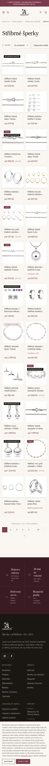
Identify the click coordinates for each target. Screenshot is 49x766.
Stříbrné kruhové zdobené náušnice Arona (35, 310)
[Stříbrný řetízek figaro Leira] (36, 215)
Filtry (8, 45)
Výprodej (6, 696)
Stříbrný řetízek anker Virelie (34, 155)
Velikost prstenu (9, 717)
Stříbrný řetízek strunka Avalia (34, 79)
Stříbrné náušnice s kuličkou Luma (12, 464)
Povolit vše (23, 761)
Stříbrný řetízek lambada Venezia (11, 268)
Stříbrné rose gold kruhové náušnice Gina (11, 230)
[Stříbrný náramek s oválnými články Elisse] (36, 332)
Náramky (6, 679)
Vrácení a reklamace (11, 713)
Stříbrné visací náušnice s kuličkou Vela (12, 427)
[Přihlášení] (40, 12)
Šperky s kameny (9, 692)
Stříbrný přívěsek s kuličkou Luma (35, 268)
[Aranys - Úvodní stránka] (24, 12)
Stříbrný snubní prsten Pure (34, 502)
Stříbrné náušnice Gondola (11, 193)
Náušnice (6, 670)
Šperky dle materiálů (32, 21)
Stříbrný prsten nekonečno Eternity (36, 389)
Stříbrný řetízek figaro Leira (34, 230)
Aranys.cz (5, 21)
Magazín (31, 679)
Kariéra (30, 687)
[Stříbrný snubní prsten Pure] (36, 487)
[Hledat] (8, 12)
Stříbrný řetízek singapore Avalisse (35, 427)
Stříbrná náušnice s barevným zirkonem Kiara (12, 310)
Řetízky (5, 687)
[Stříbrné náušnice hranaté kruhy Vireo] (13, 487)
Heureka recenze (34, 683)
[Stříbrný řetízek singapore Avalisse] (36, 411)
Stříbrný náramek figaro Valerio (11, 347)
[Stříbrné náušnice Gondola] (13, 177)
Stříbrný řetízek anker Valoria (10, 117)
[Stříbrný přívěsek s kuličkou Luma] (36, 253)
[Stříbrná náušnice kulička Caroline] (36, 102)
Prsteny (5, 674)
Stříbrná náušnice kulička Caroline (35, 117)
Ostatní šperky (17, 21)
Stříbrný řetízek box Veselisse (12, 155)
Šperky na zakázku (35, 674)
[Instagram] (4, 656)
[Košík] (45, 12)
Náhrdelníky (7, 683)
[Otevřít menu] (3, 12)
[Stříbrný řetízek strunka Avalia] (36, 64)
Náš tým (30, 670)
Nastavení (8, 761)
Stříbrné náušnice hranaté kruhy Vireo (12, 502)
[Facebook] (11, 656)
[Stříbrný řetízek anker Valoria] (13, 102)
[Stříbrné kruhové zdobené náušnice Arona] (36, 294)
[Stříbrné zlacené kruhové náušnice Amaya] (36, 177)
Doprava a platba (10, 709)
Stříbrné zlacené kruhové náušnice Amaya (35, 193)
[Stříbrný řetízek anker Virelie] (36, 139)
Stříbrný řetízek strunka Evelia (10, 79)
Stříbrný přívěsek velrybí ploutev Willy (11, 389)
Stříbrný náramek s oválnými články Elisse (35, 347)
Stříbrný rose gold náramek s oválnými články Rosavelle (36, 464)
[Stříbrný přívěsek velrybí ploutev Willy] (13, 374)
